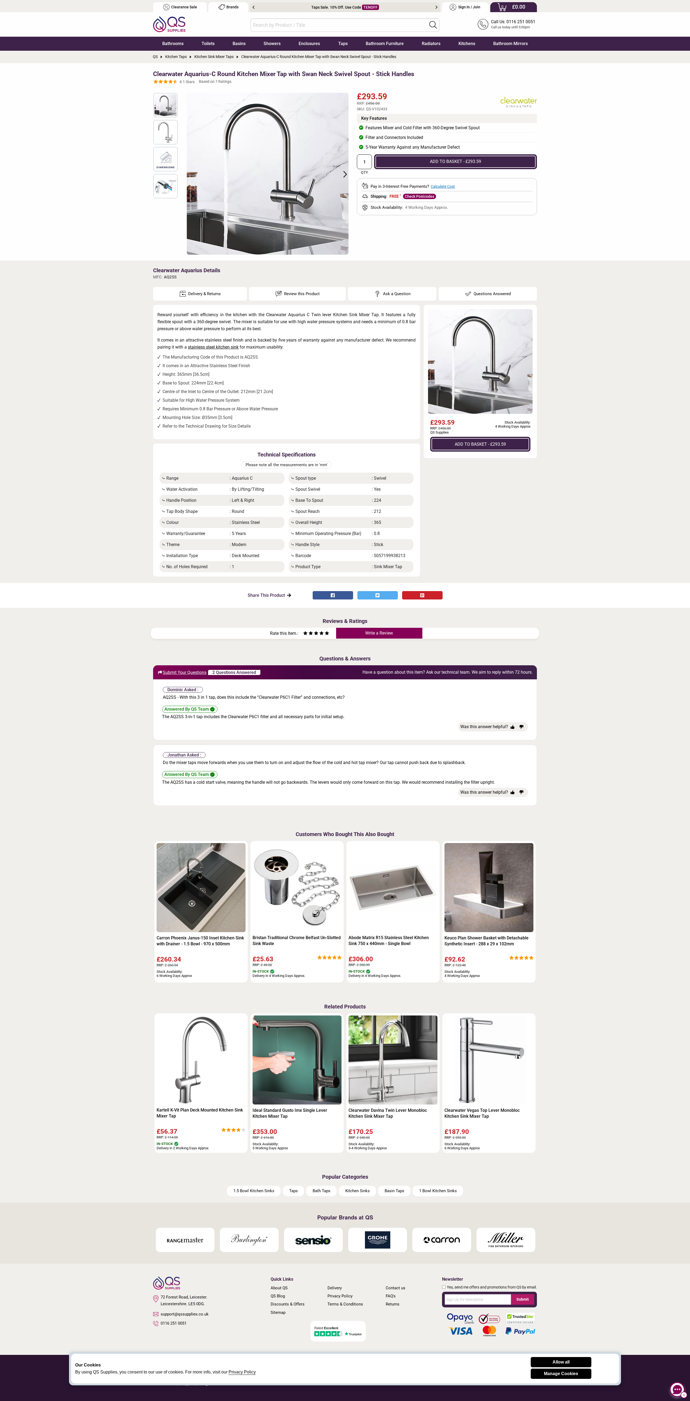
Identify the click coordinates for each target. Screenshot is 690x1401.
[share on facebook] (333, 595)
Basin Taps (394, 1190)
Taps (343, 43)
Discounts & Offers (288, 1304)
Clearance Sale (184, 7)
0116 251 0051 (174, 1323)
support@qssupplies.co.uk (185, 1314)
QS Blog (278, 1296)
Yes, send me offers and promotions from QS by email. (492, 1287)
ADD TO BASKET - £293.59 (455, 161)
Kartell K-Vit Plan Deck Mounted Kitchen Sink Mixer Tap (200, 1113)
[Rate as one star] (305, 633)
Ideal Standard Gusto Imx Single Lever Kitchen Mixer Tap (290, 1113)
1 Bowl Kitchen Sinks (438, 1190)
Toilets (208, 43)
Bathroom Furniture (385, 43)
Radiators (431, 43)
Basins (239, 43)
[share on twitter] (377, 595)
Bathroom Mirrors (510, 43)
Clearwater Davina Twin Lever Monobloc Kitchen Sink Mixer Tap (388, 1113)
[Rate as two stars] (308, 633)
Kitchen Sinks (357, 1190)
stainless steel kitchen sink (213, 347)
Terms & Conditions (345, 1304)
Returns (392, 1304)
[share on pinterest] (422, 595)
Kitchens (466, 43)
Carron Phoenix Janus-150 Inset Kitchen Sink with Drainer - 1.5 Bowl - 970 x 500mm (200, 940)
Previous (253, 7)
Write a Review (379, 633)
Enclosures (309, 43)
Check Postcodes (419, 196)
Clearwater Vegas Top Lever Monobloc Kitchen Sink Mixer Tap (482, 1113)
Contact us (395, 1288)
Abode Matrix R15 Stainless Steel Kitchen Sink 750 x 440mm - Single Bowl (389, 940)
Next (436, 7)
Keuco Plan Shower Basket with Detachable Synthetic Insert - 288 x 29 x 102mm (486, 940)
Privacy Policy (340, 1296)
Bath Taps (321, 1190)
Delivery (334, 1288)
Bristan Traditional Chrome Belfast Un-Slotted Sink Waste (297, 940)
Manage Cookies (561, 1373)
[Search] (433, 25)
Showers (272, 43)
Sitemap (278, 1312)
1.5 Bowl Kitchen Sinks (253, 1190)
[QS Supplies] (169, 23)
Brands (232, 7)
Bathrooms (173, 43)
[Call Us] (483, 24)
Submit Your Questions (184, 672)
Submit (522, 1299)
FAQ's (391, 1296)
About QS (279, 1288)
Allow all (561, 1362)
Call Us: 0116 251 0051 (513, 21)
